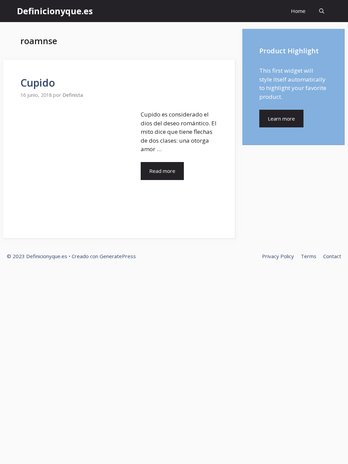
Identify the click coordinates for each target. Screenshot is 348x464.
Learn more (281, 118)
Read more (162, 170)
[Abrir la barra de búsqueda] (321, 11)
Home (298, 10)
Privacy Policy (278, 256)
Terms (308, 256)
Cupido (37, 83)
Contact (332, 256)
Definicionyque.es (55, 11)
